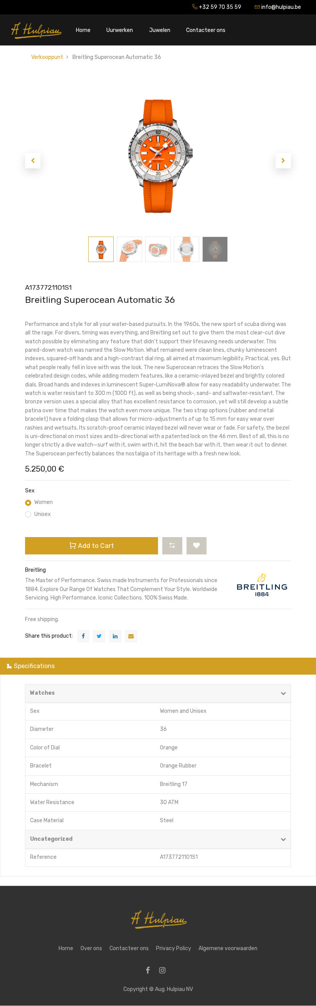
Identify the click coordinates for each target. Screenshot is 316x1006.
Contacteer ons (129, 948)
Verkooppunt (47, 57)
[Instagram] (164, 971)
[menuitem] (83, 30)
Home (66, 948)
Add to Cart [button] (95, 545)
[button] (32, 160)
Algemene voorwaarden (227, 948)
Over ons (91, 948)
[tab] (158, 666)
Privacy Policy (173, 948)
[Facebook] (150, 971)
